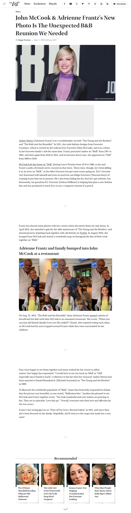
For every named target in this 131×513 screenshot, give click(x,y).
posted (93, 315)
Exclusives (40, 3)
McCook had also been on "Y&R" (35, 164)
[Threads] (95, 4)
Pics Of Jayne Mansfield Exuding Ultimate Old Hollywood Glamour (26, 494)
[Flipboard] (83, 4)
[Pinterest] (89, 4)
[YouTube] (71, 4)
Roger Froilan (24, 40)
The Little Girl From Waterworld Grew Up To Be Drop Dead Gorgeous (52, 494)
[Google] (101, 4)
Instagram (107, 309)
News (27, 3)
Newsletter (121, 4)
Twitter (83, 233)
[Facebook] (64, 4)
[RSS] (107, 4)
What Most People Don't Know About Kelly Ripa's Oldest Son (103, 492)
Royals (53, 3)
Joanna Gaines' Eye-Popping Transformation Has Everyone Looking (78, 494)
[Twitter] (77, 4)
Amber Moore (26, 140)
